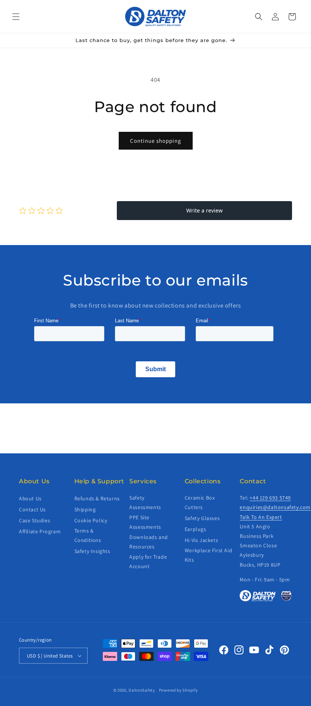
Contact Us (32, 509)
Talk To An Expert (261, 517)
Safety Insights (92, 551)
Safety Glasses (202, 518)
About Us (30, 498)
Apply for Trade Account (148, 561)
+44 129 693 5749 (270, 497)
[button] (16, 16)
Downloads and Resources (148, 542)
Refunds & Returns (97, 498)
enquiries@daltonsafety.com (275, 507)
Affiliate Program (40, 531)
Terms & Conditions (87, 535)
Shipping (85, 509)
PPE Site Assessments (145, 522)
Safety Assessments (145, 502)
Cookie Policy (90, 520)
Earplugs (195, 529)
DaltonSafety (142, 690)
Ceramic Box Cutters (200, 502)
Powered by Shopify (178, 690)
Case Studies (34, 520)
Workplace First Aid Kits (208, 555)
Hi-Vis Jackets (201, 540)
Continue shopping (155, 140)
